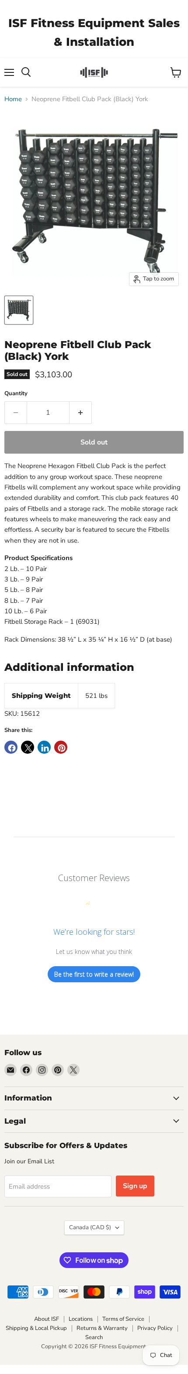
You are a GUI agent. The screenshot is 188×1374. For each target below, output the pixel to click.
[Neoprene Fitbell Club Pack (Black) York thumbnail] (19, 310)
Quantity (16, 393)
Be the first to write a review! (94, 974)
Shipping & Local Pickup (36, 1328)
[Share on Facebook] (10, 747)
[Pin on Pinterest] (60, 747)
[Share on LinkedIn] (44, 747)
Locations (81, 1319)
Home (13, 99)
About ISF (46, 1319)
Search (94, 1337)
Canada (90, 1227)
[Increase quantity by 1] (81, 412)
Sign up (135, 1186)
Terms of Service (123, 1319)
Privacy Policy (155, 1328)
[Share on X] (27, 747)
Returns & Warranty (102, 1328)
